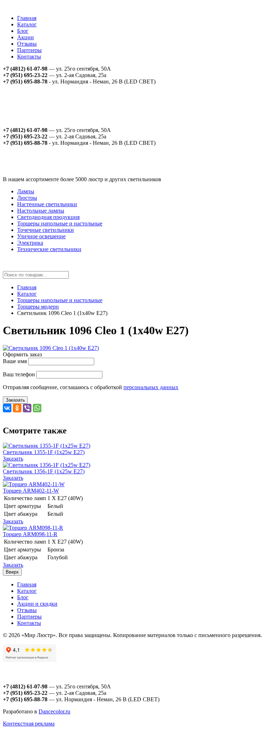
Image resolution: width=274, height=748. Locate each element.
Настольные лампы (40, 211)
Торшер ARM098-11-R (30, 534)
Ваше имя (15, 361)
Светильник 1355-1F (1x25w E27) (44, 452)
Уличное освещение (41, 236)
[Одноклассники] (17, 408)
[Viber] (27, 408)
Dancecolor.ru (54, 711)
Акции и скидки (37, 604)
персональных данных (150, 387)
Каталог (27, 24)
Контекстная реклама (29, 724)
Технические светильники (49, 249)
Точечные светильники (45, 230)
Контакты (29, 57)
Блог (23, 31)
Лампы (25, 191)
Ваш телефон (19, 374)
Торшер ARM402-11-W (31, 491)
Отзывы (27, 44)
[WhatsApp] (37, 408)
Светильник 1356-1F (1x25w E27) (44, 471)
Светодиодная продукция (48, 217)
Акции (25, 37)
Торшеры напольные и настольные (59, 223)
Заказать (15, 400)
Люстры (27, 198)
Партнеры (29, 50)
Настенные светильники (47, 204)
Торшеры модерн (38, 307)
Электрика (30, 243)
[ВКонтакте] (7, 408)
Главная (26, 18)
